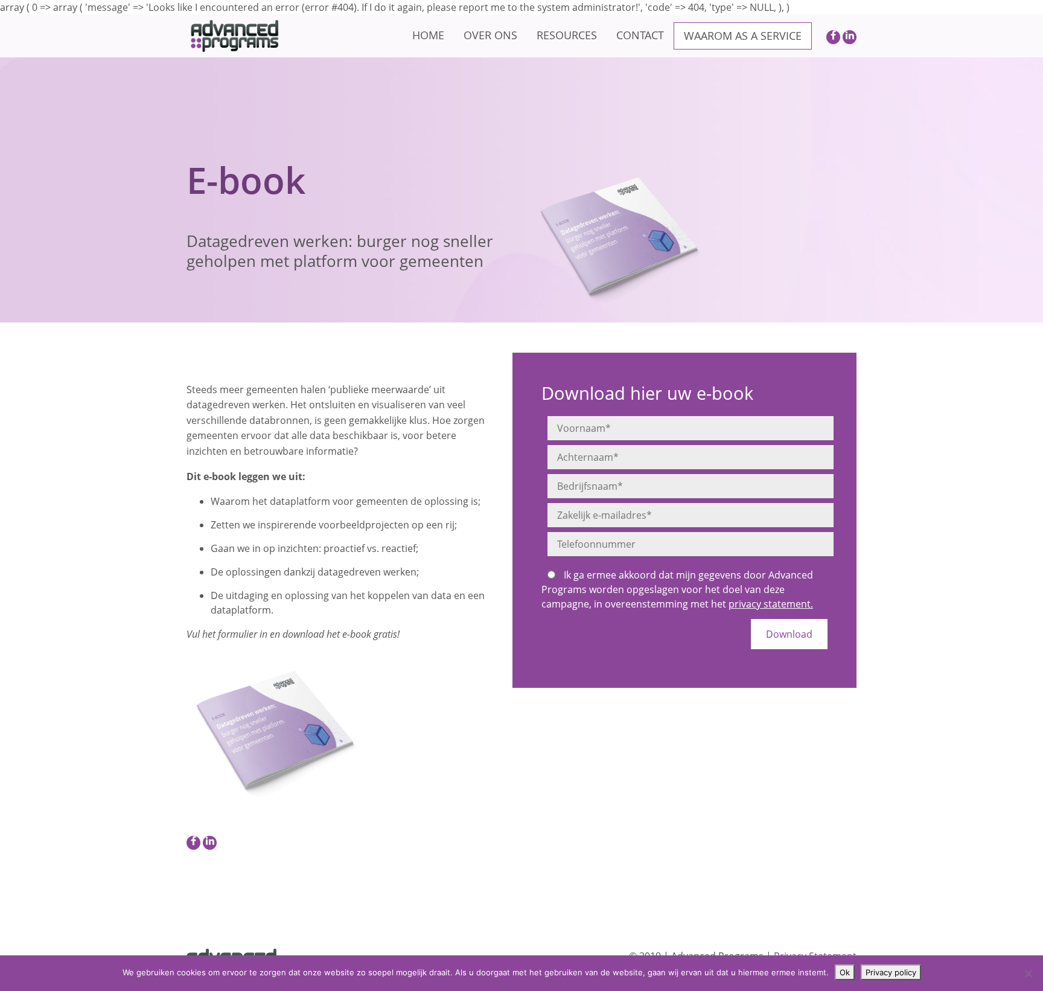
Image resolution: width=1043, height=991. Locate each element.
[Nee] (1028, 973)
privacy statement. (771, 604)
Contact (640, 35)
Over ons (490, 35)
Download (789, 634)
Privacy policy (891, 972)
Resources (567, 35)
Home (428, 35)
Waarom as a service (743, 35)
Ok (845, 972)
